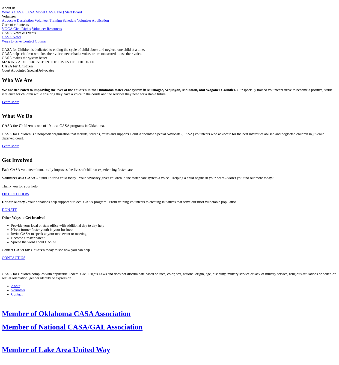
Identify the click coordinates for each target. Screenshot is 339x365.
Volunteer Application (93, 20)
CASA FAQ (55, 12)
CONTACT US (13, 258)
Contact (28, 41)
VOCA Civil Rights (16, 29)
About (15, 286)
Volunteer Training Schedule (55, 20)
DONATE (9, 210)
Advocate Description (18, 20)
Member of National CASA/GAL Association (72, 327)
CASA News (11, 37)
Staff (68, 12)
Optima (40, 41)
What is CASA (13, 12)
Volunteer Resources (47, 29)
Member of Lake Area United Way (56, 349)
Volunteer (18, 290)
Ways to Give (12, 41)
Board (77, 12)
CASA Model (35, 12)
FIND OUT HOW (15, 194)
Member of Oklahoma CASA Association (66, 313)
